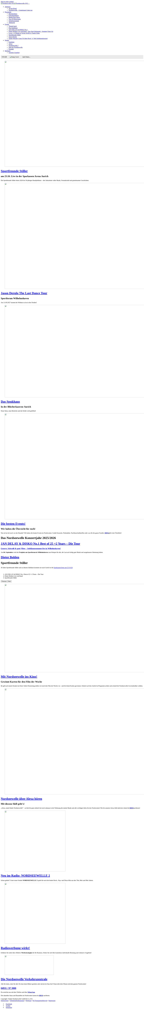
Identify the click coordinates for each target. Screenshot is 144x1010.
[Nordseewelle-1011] (14, 3)
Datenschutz (4, 1000)
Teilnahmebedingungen (17, 1000)
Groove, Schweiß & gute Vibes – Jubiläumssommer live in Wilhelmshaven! (31, 548)
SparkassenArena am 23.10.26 (63, 567)
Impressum (52, 1000)
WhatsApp (31, 992)
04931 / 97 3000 (8, 988)
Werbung (28, 1000)
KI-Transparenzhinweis (40, 1000)
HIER (107, 533)
